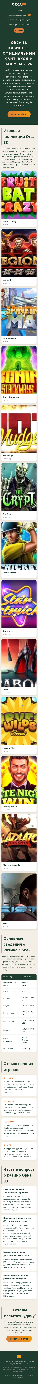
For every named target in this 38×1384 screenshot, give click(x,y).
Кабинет (19, 30)
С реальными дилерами (19, 15)
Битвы (19, 10)
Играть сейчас (19, 114)
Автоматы (12, 20)
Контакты (26, 24)
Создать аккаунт (19, 1338)
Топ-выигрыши (14, 24)
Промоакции (24, 20)
